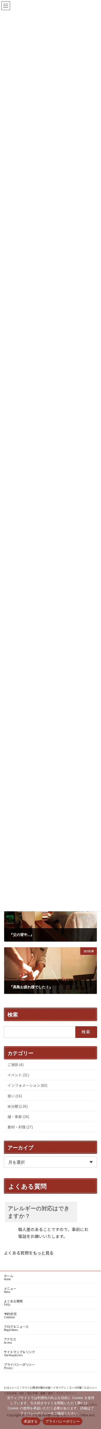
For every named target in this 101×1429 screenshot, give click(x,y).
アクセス (10, 1340)
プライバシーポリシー (19, 1366)
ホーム (8, 1277)
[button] (50, 1211)
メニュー (10, 1290)
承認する (31, 1421)
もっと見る (43, 1253)
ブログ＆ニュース (16, 1328)
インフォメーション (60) (27, 1085)
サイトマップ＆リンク (19, 1353)
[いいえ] (94, 1410)
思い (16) (15, 1095)
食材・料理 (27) (20, 1127)
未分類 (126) (18, 1106)
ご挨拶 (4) (16, 1064)
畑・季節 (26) (18, 1116)
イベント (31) (18, 1075)
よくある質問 (13, 1302)
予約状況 (10, 1315)
